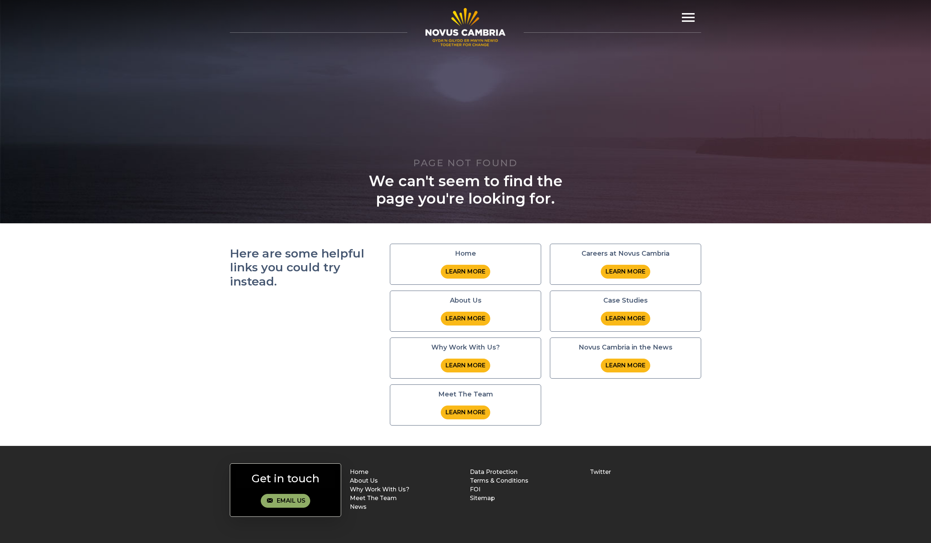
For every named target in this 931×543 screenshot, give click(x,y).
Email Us (290, 500)
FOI (475, 489)
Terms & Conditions (499, 480)
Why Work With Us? (379, 489)
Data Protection (494, 471)
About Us (364, 480)
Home (359, 471)
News (358, 506)
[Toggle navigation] (686, 17)
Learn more (465, 271)
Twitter (600, 471)
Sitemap (482, 498)
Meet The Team (373, 498)
